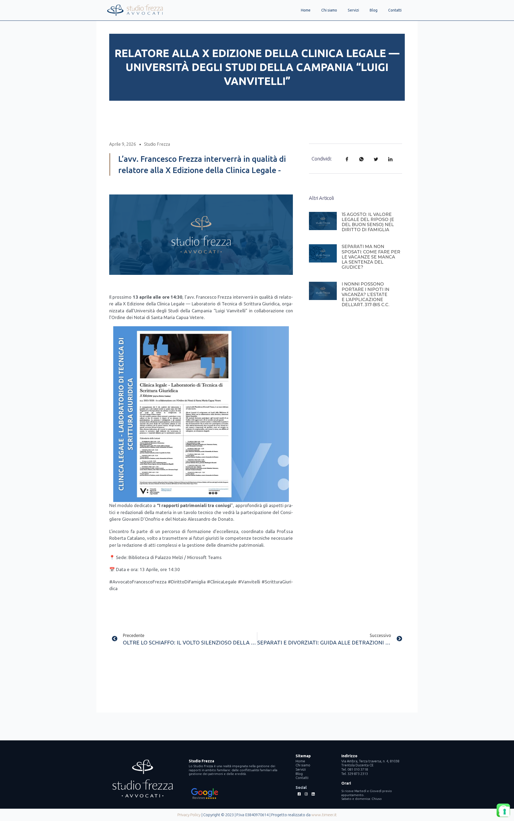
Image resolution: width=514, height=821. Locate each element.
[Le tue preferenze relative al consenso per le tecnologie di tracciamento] (505, 812)
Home (306, 10)
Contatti (395, 10)
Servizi (353, 10)
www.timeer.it (324, 814)
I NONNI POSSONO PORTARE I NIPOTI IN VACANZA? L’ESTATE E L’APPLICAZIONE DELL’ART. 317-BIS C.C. (365, 294)
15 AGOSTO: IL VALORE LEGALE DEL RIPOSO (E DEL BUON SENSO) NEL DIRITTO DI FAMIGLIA (368, 222)
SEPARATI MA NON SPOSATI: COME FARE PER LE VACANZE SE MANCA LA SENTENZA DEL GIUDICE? (371, 257)
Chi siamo (329, 10)
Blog (373, 10)
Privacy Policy (189, 814)
